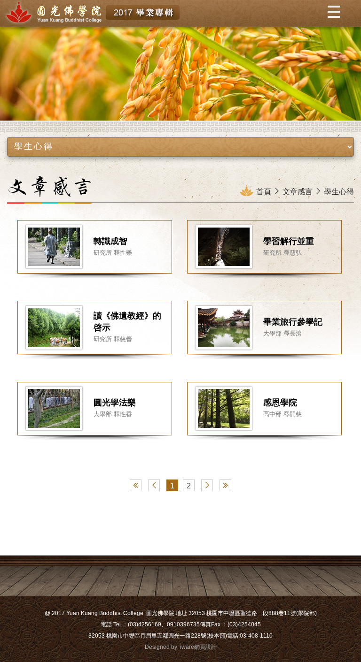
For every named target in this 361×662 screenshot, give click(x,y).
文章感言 (298, 192)
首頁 (263, 192)
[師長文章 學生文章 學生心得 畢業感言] (180, 147)
